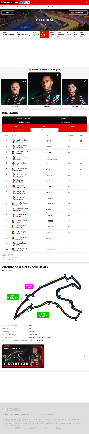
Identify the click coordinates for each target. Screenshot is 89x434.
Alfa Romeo (20, 205)
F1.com (58, 428)
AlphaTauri (20, 182)
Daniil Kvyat (20, 197)
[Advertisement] (44, 53)
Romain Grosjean (22, 220)
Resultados (29, 7)
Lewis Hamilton (22, 140)
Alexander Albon (22, 169)
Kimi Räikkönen (22, 203)
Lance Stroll (20, 186)
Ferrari (19, 210)
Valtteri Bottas (21, 146)
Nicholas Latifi (21, 226)
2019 (42, 340)
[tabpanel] (44, 196)
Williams (19, 228)
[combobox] (78, 12)
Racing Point (21, 188)
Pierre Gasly (20, 180)
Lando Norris (21, 174)
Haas (19, 222)
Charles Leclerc (22, 214)
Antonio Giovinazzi (23, 237)
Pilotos (48, 7)
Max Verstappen (22, 151)
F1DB (17, 428)
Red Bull (19, 153)
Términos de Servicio (28, 415)
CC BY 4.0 (31, 428)
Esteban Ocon (21, 163)
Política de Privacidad (46, 415)
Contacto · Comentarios (10, 415)
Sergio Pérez (21, 191)
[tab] (23, 118)
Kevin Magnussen (23, 231)
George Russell (21, 243)
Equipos (55, 7)
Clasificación (39, 7)
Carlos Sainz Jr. (21, 249)
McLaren (20, 176)
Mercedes (20, 142)
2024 (48, 337)
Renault (19, 159)
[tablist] (44, 120)
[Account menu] (87, 2)
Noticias (11, 7)
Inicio (4, 7)
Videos (62, 7)
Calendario (19, 7)
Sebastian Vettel (22, 209)
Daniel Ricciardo (22, 157)
